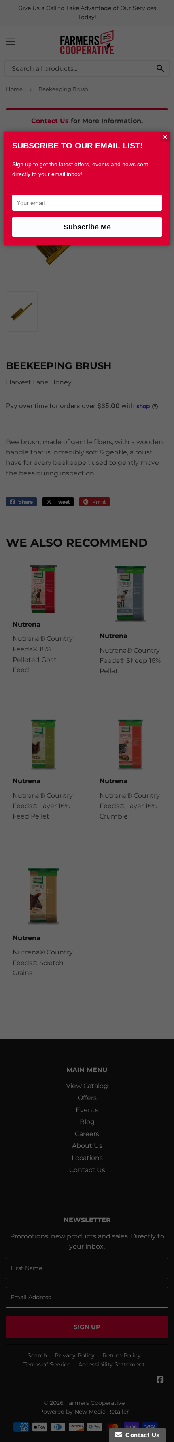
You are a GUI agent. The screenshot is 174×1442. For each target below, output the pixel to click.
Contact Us (141, 1434)
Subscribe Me (87, 227)
